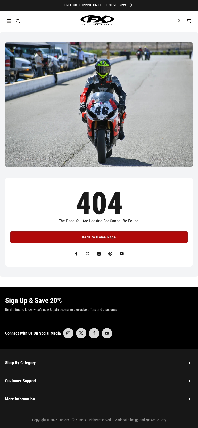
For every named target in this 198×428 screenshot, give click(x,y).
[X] (81, 333)
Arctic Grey (158, 420)
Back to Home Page (99, 237)
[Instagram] (68, 333)
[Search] (18, 21)
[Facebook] (94, 333)
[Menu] (9, 21)
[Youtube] (107, 333)
